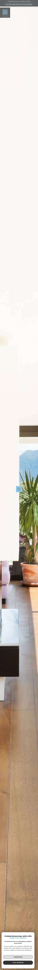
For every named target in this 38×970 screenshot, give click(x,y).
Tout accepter (18, 962)
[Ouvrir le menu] (35, 11)
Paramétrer (18, 957)
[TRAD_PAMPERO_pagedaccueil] (5, 17)
